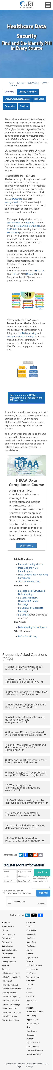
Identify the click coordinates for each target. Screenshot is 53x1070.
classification (13, 222)
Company (30, 981)
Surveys (29, 950)
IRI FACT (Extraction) (9, 993)
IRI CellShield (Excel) (9, 1008)
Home (11, 83)
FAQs (28, 1004)
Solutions (20, 83)
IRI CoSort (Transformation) (12, 989)
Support (29, 1008)
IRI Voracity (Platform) (10, 985)
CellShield (12, 229)
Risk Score (39, 99)
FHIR (14, 273)
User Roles (30, 938)
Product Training (32, 969)
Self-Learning (31, 1016)
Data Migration (7, 946)
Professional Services (34, 965)
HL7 (37, 270)
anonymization (12, 202)
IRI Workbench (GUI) (9, 1016)
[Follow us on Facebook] (40, 915)
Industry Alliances (32, 1047)
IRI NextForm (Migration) (11, 997)
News (28, 1027)
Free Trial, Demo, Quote (10, 1020)
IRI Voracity (13, 232)
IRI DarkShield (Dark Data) (11, 1012)
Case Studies (31, 930)
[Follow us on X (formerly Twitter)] (34, 915)
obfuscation (16, 198)
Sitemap (29, 1066)
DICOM (30, 273)
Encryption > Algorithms (30, 564)
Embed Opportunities (34, 1054)
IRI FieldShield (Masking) (11, 1005)
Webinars (29, 954)
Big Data (5, 930)
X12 (42, 270)
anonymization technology (21, 336)
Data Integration (8, 938)
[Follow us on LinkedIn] (27, 915)
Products (6, 970)
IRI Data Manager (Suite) (11, 973)
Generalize (10, 106)
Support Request (32, 1020)
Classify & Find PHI (28, 92)
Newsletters (30, 1035)
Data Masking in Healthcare (32, 627)
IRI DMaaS (23, 614)
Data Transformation (9, 950)
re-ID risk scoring (28, 333)
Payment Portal (32, 958)
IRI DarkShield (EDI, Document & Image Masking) (28, 601)
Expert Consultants (33, 1043)
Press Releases (31, 1031)
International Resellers (34, 1050)
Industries (30, 927)
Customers (31, 923)
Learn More (26, 545)
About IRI (29, 985)
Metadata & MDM (8, 958)
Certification (30, 973)
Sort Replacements (9, 962)
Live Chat (42, 872)
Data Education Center (34, 1012)
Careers (29, 992)
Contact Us (30, 996)
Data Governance (8, 934)
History (29, 988)
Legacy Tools (31, 942)
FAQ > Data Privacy (28, 636)
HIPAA (44, 83)
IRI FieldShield (20, 225)
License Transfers (32, 1023)
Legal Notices (31, 1000)
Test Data (5, 966)
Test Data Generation (29, 581)
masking (29, 222)
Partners (30, 1039)
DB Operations (7, 954)
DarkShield (34, 225)
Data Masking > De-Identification (28, 569)
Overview (13, 85)
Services (24, 106)
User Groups (30, 946)
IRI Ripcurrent (7, 981)
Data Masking (33, 83)
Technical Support (32, 977)
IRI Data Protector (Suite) (11, 977)
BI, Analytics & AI (8, 927)
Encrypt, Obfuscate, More (17, 99)
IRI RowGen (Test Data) (10, 1001)
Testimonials (30, 934)
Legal (18, 1066)
